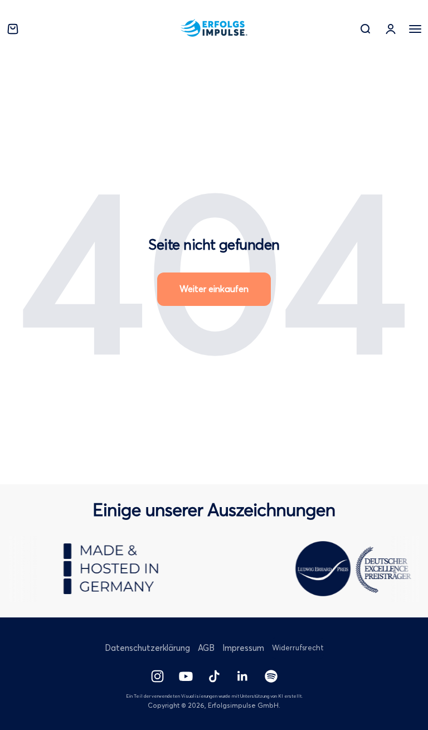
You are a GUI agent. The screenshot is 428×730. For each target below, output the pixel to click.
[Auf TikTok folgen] (214, 676)
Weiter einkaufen (214, 288)
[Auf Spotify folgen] (271, 676)
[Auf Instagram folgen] (157, 676)
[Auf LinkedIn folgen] (242, 676)
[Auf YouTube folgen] (185, 676)
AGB (206, 648)
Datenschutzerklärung (147, 648)
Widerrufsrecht (298, 647)
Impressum (243, 648)
